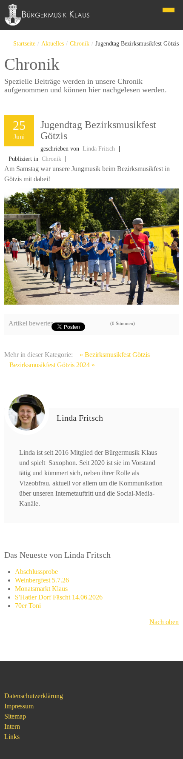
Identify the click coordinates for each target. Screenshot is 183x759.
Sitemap (15, 716)
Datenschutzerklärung (33, 695)
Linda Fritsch (99, 149)
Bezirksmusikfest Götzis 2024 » (52, 364)
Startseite (24, 43)
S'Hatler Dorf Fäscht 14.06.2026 (59, 597)
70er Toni (28, 605)
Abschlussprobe (36, 571)
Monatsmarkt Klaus (41, 588)
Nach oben (164, 621)
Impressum (19, 706)
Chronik (79, 43)
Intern (12, 726)
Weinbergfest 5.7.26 (42, 580)
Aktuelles (52, 43)
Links (12, 736)
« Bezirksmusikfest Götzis (115, 354)
